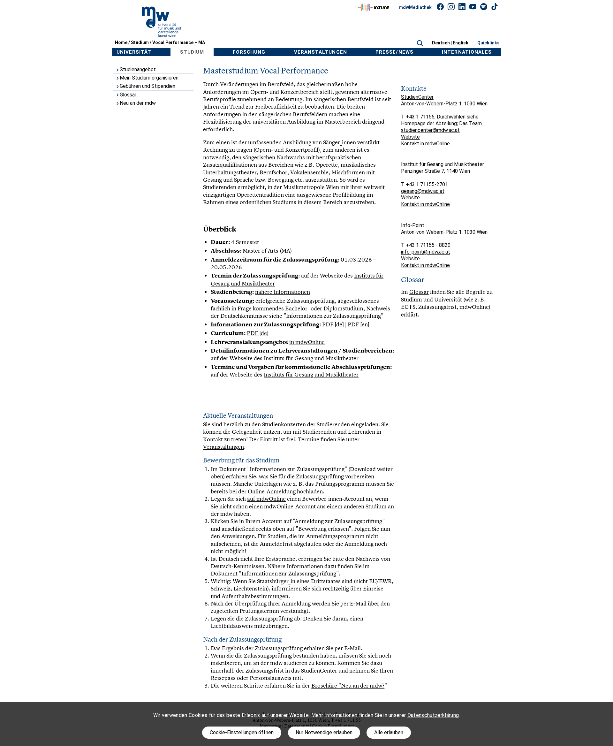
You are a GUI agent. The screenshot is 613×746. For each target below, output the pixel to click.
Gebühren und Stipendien (147, 86)
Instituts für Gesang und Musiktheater (311, 358)
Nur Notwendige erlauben (324, 732)
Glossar (128, 95)
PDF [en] (358, 324)
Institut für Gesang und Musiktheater (442, 164)
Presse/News (394, 52)
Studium (140, 42)
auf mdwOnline (266, 498)
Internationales (467, 52)
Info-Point (412, 225)
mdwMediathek (415, 7)
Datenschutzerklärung (433, 715)
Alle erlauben (388, 732)
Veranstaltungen (320, 52)
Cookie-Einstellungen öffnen (242, 732)
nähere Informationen (282, 291)
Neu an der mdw (138, 103)
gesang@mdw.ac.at (422, 191)
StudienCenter (417, 97)
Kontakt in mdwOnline (425, 144)
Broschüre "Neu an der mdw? (347, 685)
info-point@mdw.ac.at (425, 252)
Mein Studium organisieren (149, 78)
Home (121, 42)
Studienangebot (138, 69)
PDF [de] (333, 324)
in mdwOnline (307, 342)
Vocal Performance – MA (178, 42)
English (460, 42)
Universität (134, 52)
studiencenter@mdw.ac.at (430, 130)
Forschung (249, 52)
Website (410, 137)
